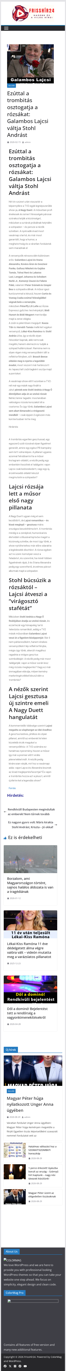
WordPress (15, 1361)
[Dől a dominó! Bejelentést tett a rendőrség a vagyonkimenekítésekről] (30, 978)
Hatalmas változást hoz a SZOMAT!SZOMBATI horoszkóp (42, 1150)
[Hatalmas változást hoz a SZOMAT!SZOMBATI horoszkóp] (15, 1152)
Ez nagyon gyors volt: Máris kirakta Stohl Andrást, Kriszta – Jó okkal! (30, 824)
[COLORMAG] (12, 1260)
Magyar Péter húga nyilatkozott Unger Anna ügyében (30, 1104)
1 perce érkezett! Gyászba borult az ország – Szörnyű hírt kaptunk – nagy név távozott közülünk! (43, 1173)
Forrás (12, 788)
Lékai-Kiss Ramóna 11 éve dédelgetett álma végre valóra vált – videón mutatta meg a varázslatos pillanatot (29, 950)
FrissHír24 (30, 1356)
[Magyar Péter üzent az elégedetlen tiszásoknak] (15, 1197)
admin (28, 142)
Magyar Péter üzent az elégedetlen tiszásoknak (42, 1194)
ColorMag (56, 1356)
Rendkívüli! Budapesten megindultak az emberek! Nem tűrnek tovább (31, 812)
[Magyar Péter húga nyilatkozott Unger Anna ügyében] (33, 1070)
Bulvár (11, 85)
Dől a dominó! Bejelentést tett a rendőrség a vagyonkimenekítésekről (27, 1013)
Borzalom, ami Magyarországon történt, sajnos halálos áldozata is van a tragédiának (30, 885)
